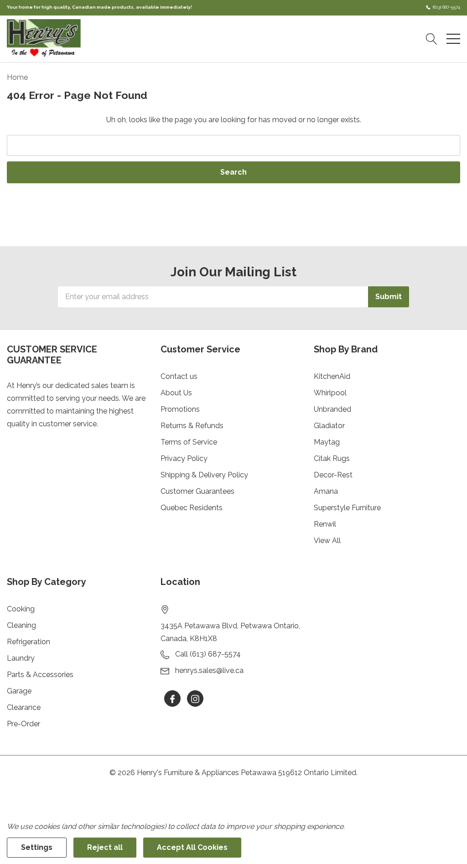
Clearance (24, 707)
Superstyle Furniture (347, 507)
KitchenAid (332, 376)
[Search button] (431, 38)
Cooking (21, 609)
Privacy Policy (184, 458)
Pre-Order (23, 723)
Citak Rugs (332, 458)
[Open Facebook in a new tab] (172, 699)
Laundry (21, 658)
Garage (19, 691)
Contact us (179, 376)
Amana (326, 491)
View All (327, 540)
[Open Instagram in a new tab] (195, 699)
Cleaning (21, 625)
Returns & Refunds (192, 425)
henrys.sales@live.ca (209, 670)
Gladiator (329, 425)
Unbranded (332, 409)
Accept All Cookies (192, 847)
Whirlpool (330, 392)
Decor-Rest (333, 475)
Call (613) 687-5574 (208, 654)
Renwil (325, 524)
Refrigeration (28, 641)
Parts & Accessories (40, 674)
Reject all (105, 847)
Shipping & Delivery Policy (204, 475)
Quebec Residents (192, 507)
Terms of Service (189, 442)
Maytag (327, 442)
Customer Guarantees (197, 491)
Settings (36, 847)
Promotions (180, 409)
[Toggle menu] (453, 39)
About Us (176, 392)
